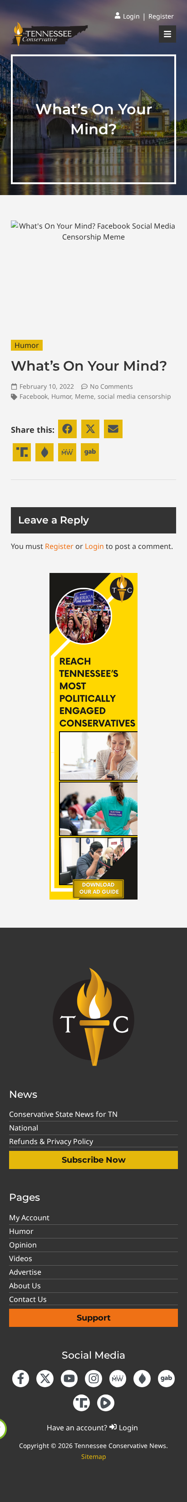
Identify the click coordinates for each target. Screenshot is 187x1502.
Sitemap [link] (93, 1456)
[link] (127, 16)
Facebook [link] (34, 396)
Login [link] (94, 546)
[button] (67, 429)
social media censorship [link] (134, 396)
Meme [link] (84, 396)
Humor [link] (27, 345)
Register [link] (59, 546)
